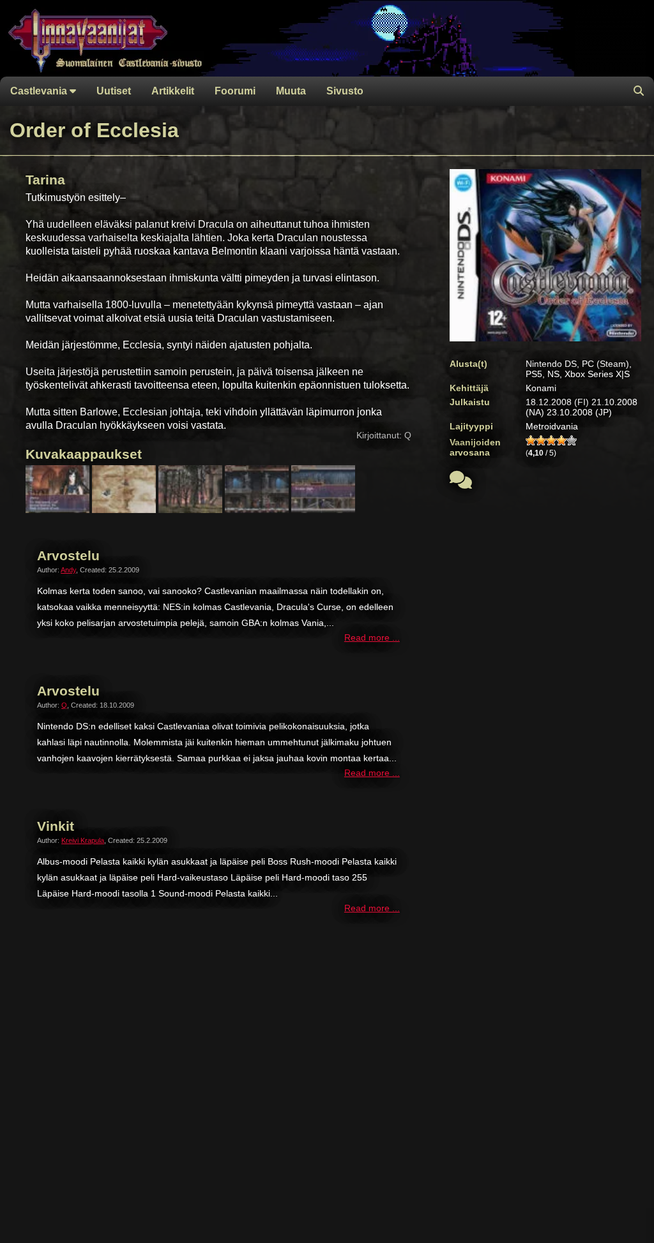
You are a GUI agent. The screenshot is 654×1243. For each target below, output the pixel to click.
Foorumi (235, 91)
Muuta (291, 91)
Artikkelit (172, 91)
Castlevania (40, 91)
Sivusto (344, 91)
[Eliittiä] (572, 440)
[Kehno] (541, 440)
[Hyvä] (561, 440)
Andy (68, 570)
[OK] (551, 440)
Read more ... (372, 638)
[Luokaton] (531, 440)
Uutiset (113, 91)
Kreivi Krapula (82, 840)
